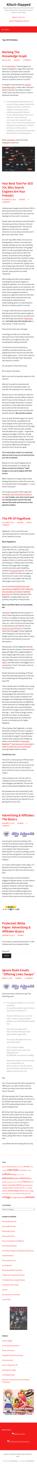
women (30, 1197)
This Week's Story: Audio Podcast (13, 1280)
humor (32, 1182)
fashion (17, 1178)
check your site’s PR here (11, 628)
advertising (9, 1167)
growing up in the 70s (13, 1182)
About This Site (18, 17)
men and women (18, 1188)
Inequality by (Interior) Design (12, 1355)
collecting (22, 1170)
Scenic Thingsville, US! (10, 1365)
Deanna (17, 60)
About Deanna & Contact (19, 21)
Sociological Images (9, 1370)
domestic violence (20, 1174)
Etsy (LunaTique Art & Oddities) (13, 1241)
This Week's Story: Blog (10, 1285)
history (26, 1181)
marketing (5, 1188)
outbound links (16, 571)
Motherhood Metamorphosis (12, 1270)
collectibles (13, 1169)
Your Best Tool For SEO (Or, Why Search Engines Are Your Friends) (17, 189)
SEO (30, 647)
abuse (3, 1167)
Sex (3, 1193)
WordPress (14, 1461)
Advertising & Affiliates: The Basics (18, 817)
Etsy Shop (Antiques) (9, 1246)
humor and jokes (9, 1185)
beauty (22, 1166)
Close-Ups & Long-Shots (10, 1346)
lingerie (24, 1185)
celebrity (31, 1166)
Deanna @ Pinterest (9, 1226)
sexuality (6, 1193)
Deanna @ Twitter (8, 1236)
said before (11, 66)
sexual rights (12, 1193)
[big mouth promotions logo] (18, 834)
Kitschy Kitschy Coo (9, 1260)
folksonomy (28, 318)
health (21, 1182)
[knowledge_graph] (18, 159)
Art (19, 1166)
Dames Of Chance (8, 1350)
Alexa (7, 613)
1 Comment (27, 60)
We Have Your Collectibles (11, 1295)
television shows (26, 1193)
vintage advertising (18, 1197)
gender (4, 1182)
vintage (6, 1197)
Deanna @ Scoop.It (8, 1231)
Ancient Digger (7, 1341)
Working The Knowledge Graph (14, 54)
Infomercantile (7, 1360)
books (26, 1166)
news (30, 1188)
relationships (13, 1190)
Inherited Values (7, 1255)
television (18, 1193)
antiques (15, 1167)
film (31, 1178)
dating (13, 1174)
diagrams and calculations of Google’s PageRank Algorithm (17, 591)
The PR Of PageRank (16, 518)
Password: (6, 951)
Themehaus (30, 1461)
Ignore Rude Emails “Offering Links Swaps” (18, 972)
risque (31, 1191)
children (4, 1170)
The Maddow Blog (8, 1375)
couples (29, 1170)
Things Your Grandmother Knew (13, 1275)
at (10, 140)
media (10, 1188)
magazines (29, 1185)
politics (4, 1191)
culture (6, 1174)
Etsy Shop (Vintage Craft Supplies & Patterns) (18, 1251)
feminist (24, 1178)
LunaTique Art (7, 1265)
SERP (4, 662)
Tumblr (4, 1290)
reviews (26, 1191)
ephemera (7, 1178)
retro (21, 1190)
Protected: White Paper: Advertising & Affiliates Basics (16, 927)
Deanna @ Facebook (9, 1221)
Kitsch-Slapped (19, 4)
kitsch (18, 1185)
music (26, 1188)
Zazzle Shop (6, 1299)
